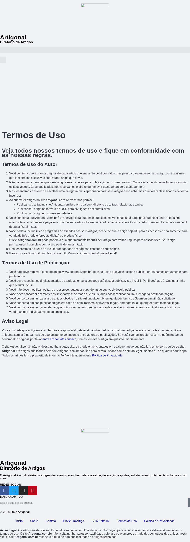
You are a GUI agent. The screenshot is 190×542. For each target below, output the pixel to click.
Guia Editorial (100, 521)
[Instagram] (23, 490)
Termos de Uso (127, 521)
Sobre (34, 521)
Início (19, 521)
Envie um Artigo (73, 521)
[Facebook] (4, 490)
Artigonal (13, 37)
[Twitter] (14, 490)
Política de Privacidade (107, 355)
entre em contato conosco (59, 339)
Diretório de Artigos (16, 42)
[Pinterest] (32, 490)
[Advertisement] (95, 97)
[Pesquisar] (189, 502)
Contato (50, 521)
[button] (95, 50)
